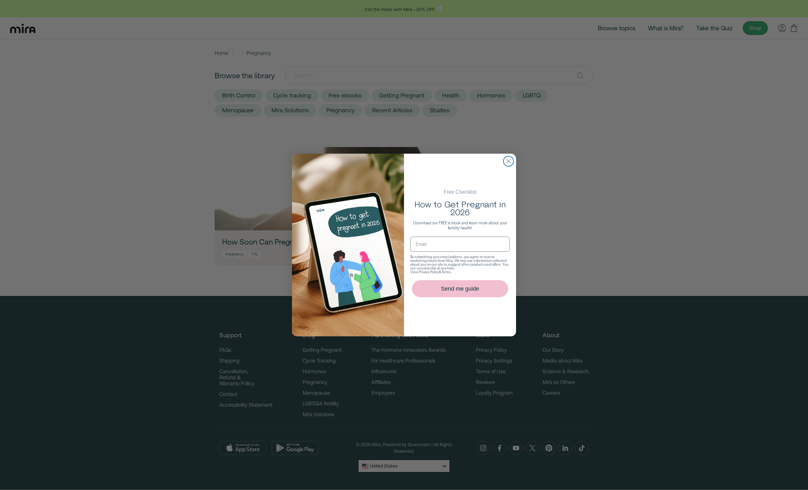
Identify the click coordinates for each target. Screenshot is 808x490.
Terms (446, 272)
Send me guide (460, 289)
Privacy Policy (429, 272)
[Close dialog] (508, 161)
